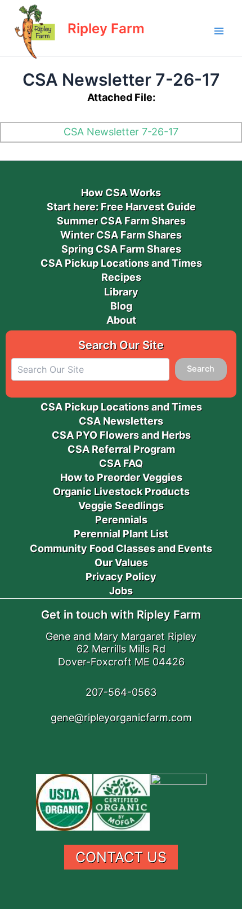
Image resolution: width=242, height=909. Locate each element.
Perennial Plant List (121, 534)
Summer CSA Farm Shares (121, 221)
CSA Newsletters (121, 421)
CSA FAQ (121, 463)
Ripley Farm (106, 28)
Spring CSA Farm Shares (121, 249)
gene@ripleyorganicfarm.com (121, 717)
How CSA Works (121, 192)
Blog (121, 306)
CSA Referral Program (121, 449)
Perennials (121, 520)
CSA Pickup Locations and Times (121, 263)
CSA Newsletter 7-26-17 (121, 132)
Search (200, 369)
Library (121, 292)
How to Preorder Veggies (121, 477)
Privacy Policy (121, 577)
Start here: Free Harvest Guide (121, 207)
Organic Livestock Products (121, 491)
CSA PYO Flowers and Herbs (121, 435)
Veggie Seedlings (121, 505)
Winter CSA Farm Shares (121, 235)
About (121, 320)
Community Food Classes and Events (121, 548)
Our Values (121, 562)
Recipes (121, 277)
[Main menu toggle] (219, 31)
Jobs (121, 591)
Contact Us (121, 857)
